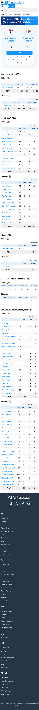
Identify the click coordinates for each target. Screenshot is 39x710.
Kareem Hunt (6, 141)
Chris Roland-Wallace (9, 343)
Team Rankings (6, 538)
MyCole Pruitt (6, 223)
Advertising (5, 688)
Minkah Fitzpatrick (8, 411)
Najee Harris (6, 189)
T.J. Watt (5, 434)
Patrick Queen (7, 414)
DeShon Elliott (7, 445)
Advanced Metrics (7, 584)
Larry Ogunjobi (7, 448)
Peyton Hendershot (8, 168)
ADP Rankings (5, 588)
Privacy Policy (5, 691)
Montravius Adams (8, 465)
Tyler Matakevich (8, 481)
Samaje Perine (7, 148)
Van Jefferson (7, 219)
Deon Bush (5, 367)
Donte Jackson (7, 424)
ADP (2, 535)
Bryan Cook (6, 373)
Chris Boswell (6, 266)
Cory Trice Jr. (6, 431)
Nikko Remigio (7, 165)
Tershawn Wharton (9, 336)
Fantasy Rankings (7, 578)
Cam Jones (6, 380)
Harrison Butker (7, 249)
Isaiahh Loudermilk (8, 468)
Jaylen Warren (7, 186)
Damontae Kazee (8, 485)
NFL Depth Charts (7, 531)
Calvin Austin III (7, 199)
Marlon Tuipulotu (8, 390)
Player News (5, 528)
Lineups (3, 594)
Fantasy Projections (7, 574)
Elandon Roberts (8, 451)
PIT (3, 301)
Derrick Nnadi (6, 387)
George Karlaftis (8, 330)
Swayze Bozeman (8, 363)
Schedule (4, 601)
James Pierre (6, 458)
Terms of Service (7, 694)
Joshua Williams (7, 357)
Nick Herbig (6, 461)
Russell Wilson (6, 106)
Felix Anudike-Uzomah (9, 347)
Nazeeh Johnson (8, 360)
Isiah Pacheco (7, 155)
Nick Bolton (6, 326)
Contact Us (4, 684)
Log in (4, 6)
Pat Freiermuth (7, 196)
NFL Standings (6, 544)
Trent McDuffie (7, 340)
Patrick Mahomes (8, 88)
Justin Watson (7, 138)
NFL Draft (4, 551)
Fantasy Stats (5, 565)
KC (3, 289)
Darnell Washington (9, 206)
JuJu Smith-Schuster (9, 151)
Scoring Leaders (6, 611)
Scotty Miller (6, 216)
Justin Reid (6, 333)
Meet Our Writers (7, 681)
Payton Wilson (7, 438)
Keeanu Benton (7, 455)
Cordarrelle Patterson (9, 209)
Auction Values (6, 591)
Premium (11, 6)
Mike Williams (6, 213)
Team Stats (5, 541)
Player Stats (5, 518)
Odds (3, 525)
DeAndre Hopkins (8, 158)
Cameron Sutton (8, 428)
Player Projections (7, 621)
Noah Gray (6, 161)
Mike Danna (6, 323)
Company (4, 678)
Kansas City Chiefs (10, 39)
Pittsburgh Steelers (28, 39)
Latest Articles (6, 554)
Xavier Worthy (7, 131)
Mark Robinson (7, 441)
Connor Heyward (8, 203)
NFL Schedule (5, 548)
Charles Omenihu (8, 370)
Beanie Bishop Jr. (7, 478)
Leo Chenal (6, 383)
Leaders (17, 14)
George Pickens (7, 193)
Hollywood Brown (8, 145)
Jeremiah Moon (7, 475)
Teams (3, 598)
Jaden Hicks (6, 353)
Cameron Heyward (8, 418)
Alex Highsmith (7, 421)
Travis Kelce (6, 135)
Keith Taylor (6, 377)
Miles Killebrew (7, 471)
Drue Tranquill (7, 350)
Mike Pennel (6, 393)
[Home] (14, 2)
